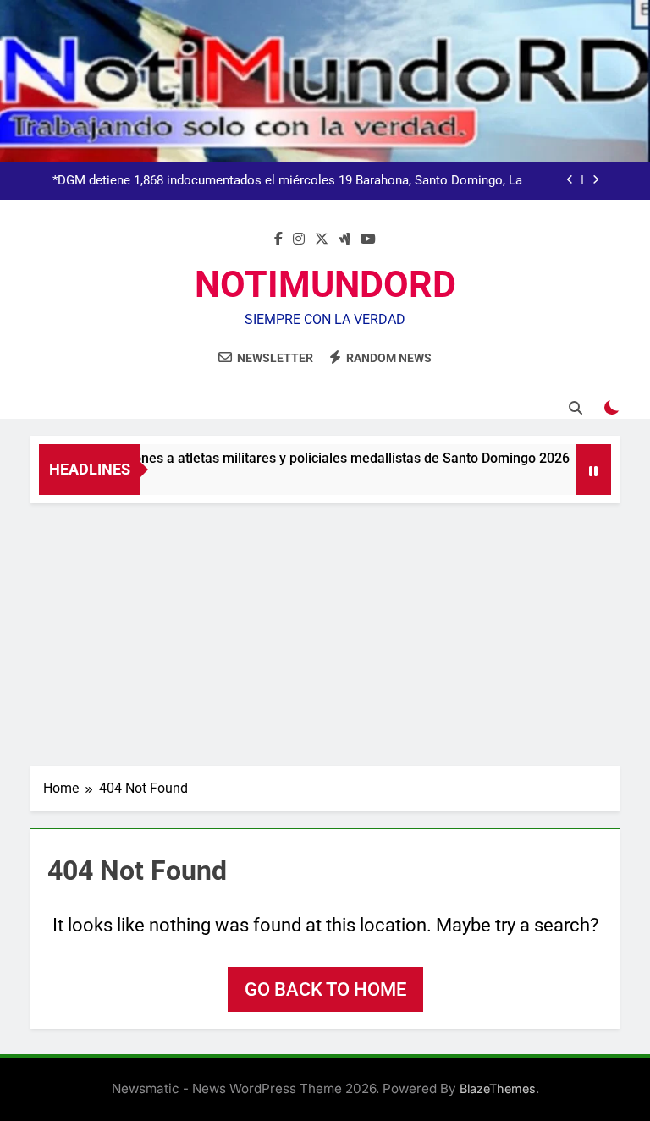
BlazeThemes (498, 1088)
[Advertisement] (325, 630)
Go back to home (325, 989)
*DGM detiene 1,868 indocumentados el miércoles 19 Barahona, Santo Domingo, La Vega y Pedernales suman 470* (287, 181)
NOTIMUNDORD (325, 284)
